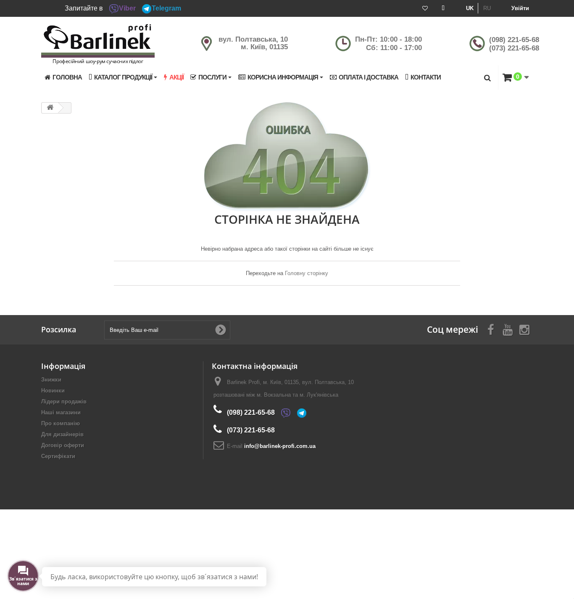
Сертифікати (58, 456)
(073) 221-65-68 (514, 48)
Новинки (53, 390)
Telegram (166, 8)
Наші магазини (61, 412)
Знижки (51, 379)
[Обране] (425, 8)
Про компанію (60, 423)
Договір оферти (62, 445)
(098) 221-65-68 (514, 40)
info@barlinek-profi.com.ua (280, 446)
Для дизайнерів (62, 434)
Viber (127, 8)
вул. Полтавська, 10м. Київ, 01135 (253, 43)
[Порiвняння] (443, 8)
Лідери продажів (64, 401)
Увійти (520, 8)
